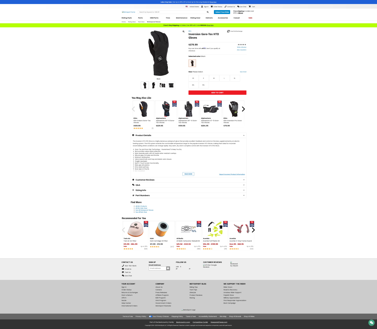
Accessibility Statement (208, 316)
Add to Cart (217, 92)
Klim (189, 31)
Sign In (124, 287)
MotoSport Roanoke (163, 306)
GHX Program (161, 300)
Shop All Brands (235, 316)
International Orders (129, 306)
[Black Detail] (162, 85)
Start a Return (127, 295)
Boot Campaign (230, 303)
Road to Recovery (230, 290)
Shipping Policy (177, 316)
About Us (159, 287)
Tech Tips (193, 290)
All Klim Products (141, 206)
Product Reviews (196, 295)
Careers (159, 290)
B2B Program (161, 298)
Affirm (124, 298)
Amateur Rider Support (232, 292)
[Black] (145, 85)
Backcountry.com (183, 322)
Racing (192, 298)
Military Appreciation (232, 298)
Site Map (223, 316)
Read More (188, 174)
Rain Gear (141, 22)
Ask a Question (241, 50)
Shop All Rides (249, 316)
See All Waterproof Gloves (144, 210)
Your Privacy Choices (161, 316)
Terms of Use (128, 316)
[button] (241, 6)
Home (124, 22)
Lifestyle (193, 292)
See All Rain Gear (141, 212)
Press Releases (161, 292)
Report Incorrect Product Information (232, 174)
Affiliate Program (162, 295)
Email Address (155, 265)
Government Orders (163, 303)
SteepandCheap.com (219, 322)
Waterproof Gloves (154, 22)
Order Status (126, 290)
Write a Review (241, 47)
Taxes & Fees (191, 316)
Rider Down (228, 287)
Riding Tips (194, 287)
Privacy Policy (141, 316)
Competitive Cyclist (200, 322)
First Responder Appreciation (235, 300)
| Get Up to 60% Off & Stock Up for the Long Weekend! (188, 2)
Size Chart (243, 72)
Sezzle (124, 300)
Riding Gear (132, 22)
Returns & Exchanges (130, 292)
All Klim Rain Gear (141, 208)
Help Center (126, 303)
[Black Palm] (154, 85)
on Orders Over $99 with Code (188, 25)
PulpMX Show (229, 295)
